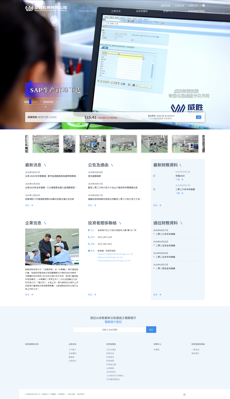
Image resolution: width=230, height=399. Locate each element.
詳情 (198, 117)
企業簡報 (110, 368)
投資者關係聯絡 (196, 11)
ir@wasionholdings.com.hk (110, 257)
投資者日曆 (111, 364)
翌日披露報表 (94, 176)
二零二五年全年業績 (165, 245)
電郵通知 (195, 353)
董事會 (71, 357)
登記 (151, 329)
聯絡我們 (81, 394)
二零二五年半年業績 (165, 257)
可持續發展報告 (113, 379)
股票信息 (110, 353)
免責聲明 (61, 394)
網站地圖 (71, 394)
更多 (27, 205)
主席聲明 (72, 353)
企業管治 (72, 361)
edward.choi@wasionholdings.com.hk (115, 253)
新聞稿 (156, 349)
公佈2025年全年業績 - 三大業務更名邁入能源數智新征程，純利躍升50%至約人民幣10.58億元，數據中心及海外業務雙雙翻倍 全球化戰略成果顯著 (51, 187)
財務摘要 (110, 361)
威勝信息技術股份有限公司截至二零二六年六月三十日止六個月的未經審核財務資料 (115, 199)
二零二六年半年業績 (165, 234)
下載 (177, 179)
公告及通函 (111, 349)
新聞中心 (168, 11)
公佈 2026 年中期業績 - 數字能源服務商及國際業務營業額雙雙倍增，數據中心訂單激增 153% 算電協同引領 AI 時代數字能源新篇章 (51, 176)
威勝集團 (165, 5)
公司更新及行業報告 (115, 375)
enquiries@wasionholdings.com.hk (114, 260)
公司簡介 (72, 349)
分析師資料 (111, 372)
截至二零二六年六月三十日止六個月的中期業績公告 (113, 187)
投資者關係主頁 (87, 11)
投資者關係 (142, 11)
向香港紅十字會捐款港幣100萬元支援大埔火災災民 (49, 199)
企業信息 (116, 11)
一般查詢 (195, 349)
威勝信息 (193, 5)
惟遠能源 (179, 5)
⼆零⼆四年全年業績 (165, 268)
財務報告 (110, 357)
